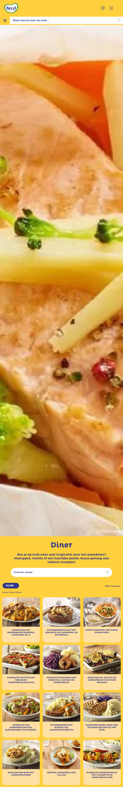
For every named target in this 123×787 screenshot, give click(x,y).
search (119, 20)
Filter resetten (112, 586)
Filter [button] (10, 585)
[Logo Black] (11, 1)
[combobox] (66, 20)
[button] (103, 8)
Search (107, 572)
